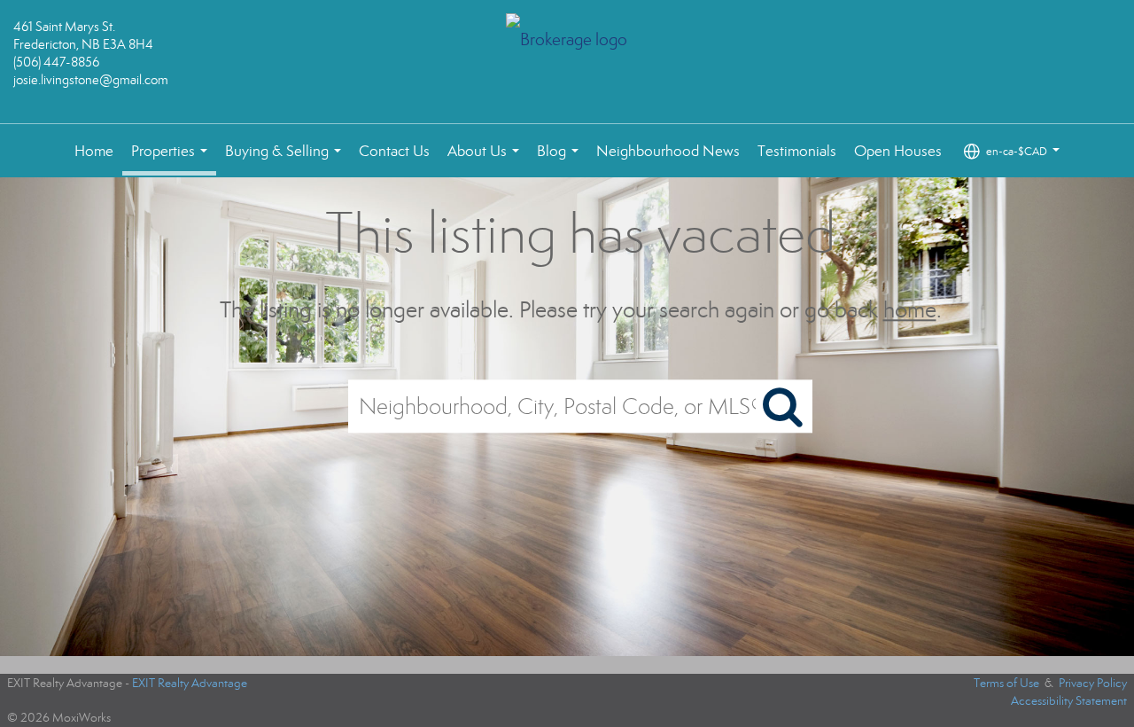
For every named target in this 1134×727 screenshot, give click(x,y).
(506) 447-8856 (56, 62)
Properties (172, 159)
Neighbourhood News (668, 151)
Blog (561, 160)
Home (93, 151)
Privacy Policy (1093, 683)
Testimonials (796, 151)
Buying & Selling (286, 160)
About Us (486, 160)
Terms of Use (1006, 683)
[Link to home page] (567, 41)
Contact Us (394, 151)
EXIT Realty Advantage (189, 683)
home (909, 310)
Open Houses (898, 151)
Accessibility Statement (1069, 700)
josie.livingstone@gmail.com (90, 80)
